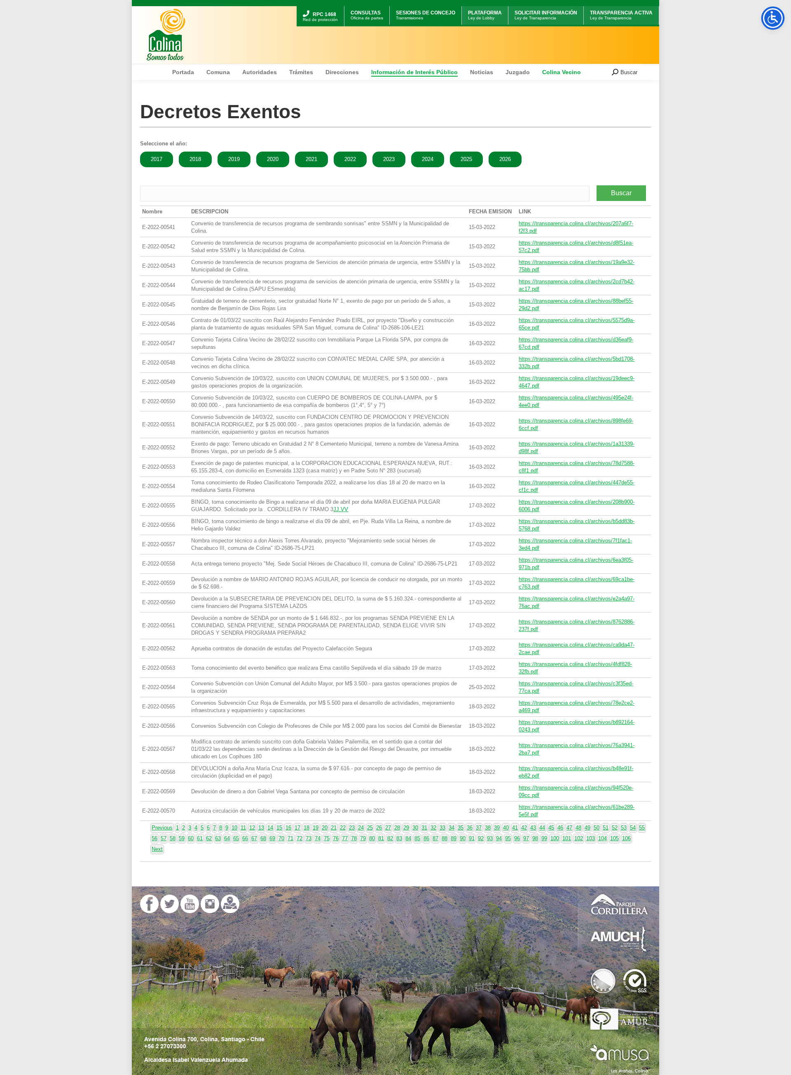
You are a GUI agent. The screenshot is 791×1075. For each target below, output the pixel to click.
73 (308, 838)
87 (435, 838)
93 (490, 838)
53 (624, 828)
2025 (466, 159)
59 (182, 838)
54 (633, 828)
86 (426, 838)
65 (236, 838)
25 (370, 828)
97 (526, 838)
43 (533, 828)
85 (417, 838)
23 (352, 828)
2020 (272, 159)
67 (254, 838)
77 (345, 838)
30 (415, 828)
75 (327, 838)
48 (578, 828)
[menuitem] (320, 7)
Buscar (621, 192)
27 (388, 828)
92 (481, 838)
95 (508, 838)
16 (288, 828)
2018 (195, 159)
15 (279, 828)
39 (497, 828)
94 (499, 838)
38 (488, 828)
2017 (156, 159)
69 (272, 838)
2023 (389, 159)
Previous (162, 828)
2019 (234, 159)
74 (318, 838)
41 (515, 828)
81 (381, 838)
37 (479, 828)
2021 (311, 159)
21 (334, 828)
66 (245, 838)
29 (406, 828)
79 (363, 838)
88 (444, 838)
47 (569, 828)
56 (154, 838)
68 (263, 838)
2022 (350, 159)
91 (472, 838)
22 (343, 828)
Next (157, 849)
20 (325, 828)
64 (227, 838)
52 (615, 828)
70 (281, 838)
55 (642, 828)
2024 (427, 159)
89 (453, 838)
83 (399, 838)
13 (261, 828)
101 (566, 838)
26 (379, 828)
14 (270, 828)
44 (542, 828)
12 (252, 828)
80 (372, 838)
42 (524, 828)
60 (191, 838)
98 (535, 838)
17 (297, 828)
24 (361, 828)
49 (587, 828)
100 (554, 838)
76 (336, 838)
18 (306, 828)
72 (299, 838)
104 (602, 838)
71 (290, 838)
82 (390, 838)
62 (209, 838)
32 (433, 828)
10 (234, 828)
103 (590, 838)
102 (578, 838)
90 (463, 838)
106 (626, 838)
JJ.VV (340, 509)
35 (460, 828)
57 (163, 838)
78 (354, 838)
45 (551, 828)
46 (560, 828)
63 (218, 838)
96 (517, 838)
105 (614, 838)
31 (424, 828)
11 (243, 828)
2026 (505, 159)
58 (173, 838)
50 (596, 828)
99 (544, 838)
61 (200, 838)
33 (442, 828)
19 (315, 828)
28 (397, 828)
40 (506, 828)
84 (408, 838)
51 (605, 828)
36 (470, 828)
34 (451, 828)
